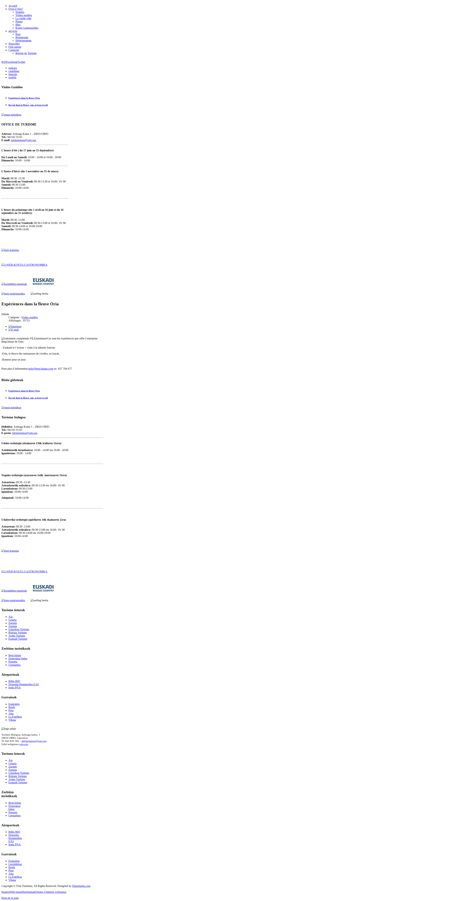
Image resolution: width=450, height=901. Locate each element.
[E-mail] (13, 329)
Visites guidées (29, 317)
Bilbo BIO (14, 681)
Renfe (11, 707)
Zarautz (12, 623)
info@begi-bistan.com (40, 368)
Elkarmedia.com (81, 885)
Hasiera (5, 891)
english (12, 77)
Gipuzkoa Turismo (18, 629)
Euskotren (14, 704)
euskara (12, 67)
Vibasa (12, 719)
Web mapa (16, 891)
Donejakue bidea (17, 658)
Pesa (11, 710)
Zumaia (12, 626)
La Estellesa (15, 716)
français (12, 74)
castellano (13, 71)
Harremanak (28, 891)
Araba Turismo (16, 635)
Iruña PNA (14, 687)
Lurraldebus (15, 864)
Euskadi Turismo (17, 638)
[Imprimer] (14, 326)
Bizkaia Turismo (17, 632)
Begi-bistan (14, 655)
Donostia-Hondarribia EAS (23, 684)
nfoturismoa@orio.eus (24, 140)
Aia (10, 616)
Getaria (12, 619)
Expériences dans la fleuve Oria (24, 98)
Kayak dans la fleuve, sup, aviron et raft (28, 105)
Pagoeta (12, 661)
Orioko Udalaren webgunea (50, 891)
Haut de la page (10, 897)
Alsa (11, 713)
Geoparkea (14, 664)
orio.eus (23, 744)
